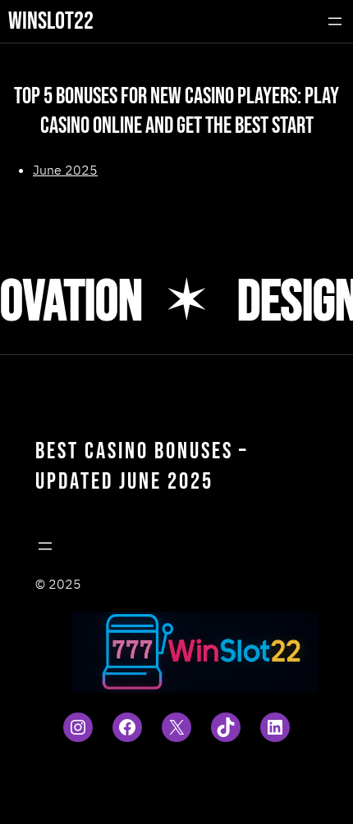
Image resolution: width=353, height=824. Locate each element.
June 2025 (65, 170)
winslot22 (51, 21)
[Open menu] (335, 21)
